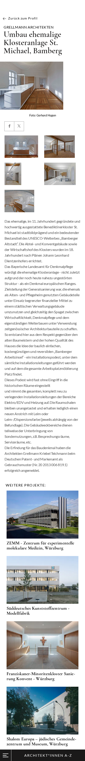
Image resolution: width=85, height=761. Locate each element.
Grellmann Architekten (29, 27)
